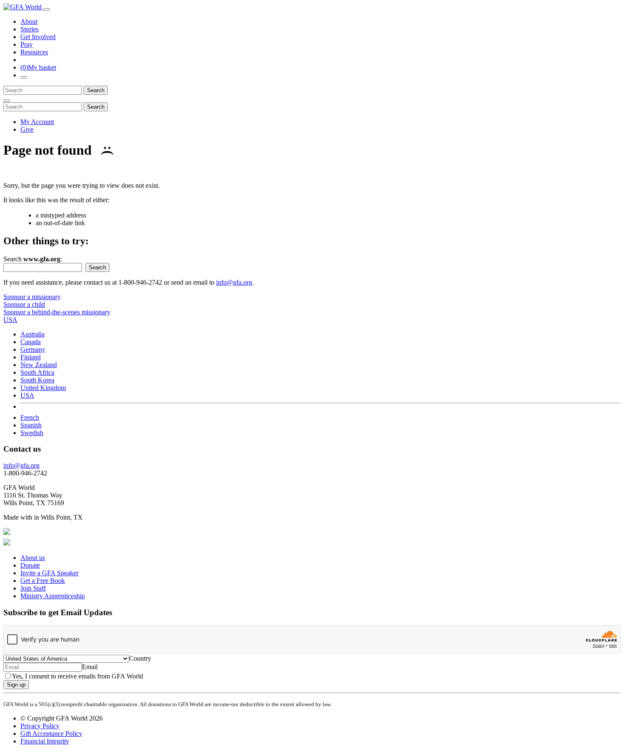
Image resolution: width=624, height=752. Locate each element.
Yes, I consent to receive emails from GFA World (77, 676)
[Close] (6, 100)
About (28, 21)
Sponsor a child (24, 304)
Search (95, 90)
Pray (26, 44)
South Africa (37, 372)
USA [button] (10, 319)
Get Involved (38, 36)
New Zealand (38, 364)
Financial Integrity (44, 741)
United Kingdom (43, 387)
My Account (37, 121)
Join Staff (33, 588)
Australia (32, 334)
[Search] (23, 77)
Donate (30, 565)
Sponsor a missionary (32, 296)
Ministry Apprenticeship (52, 595)
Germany (32, 349)
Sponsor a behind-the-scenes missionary (56, 312)
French (29, 417)
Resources (34, 52)
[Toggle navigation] (46, 9)
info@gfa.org (234, 282)
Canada (30, 341)
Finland (30, 357)
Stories (29, 29)
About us (32, 557)
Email (90, 666)
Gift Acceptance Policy (51, 733)
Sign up (16, 684)
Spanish (31, 425)
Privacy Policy (39, 725)
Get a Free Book (42, 580)
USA (27, 395)
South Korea (37, 380)
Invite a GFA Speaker (49, 573)
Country (140, 658)
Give (27, 129)
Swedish (31, 432)
